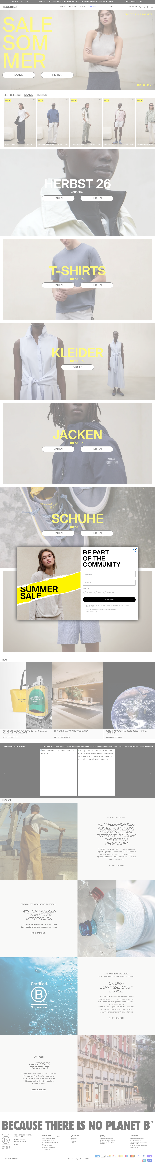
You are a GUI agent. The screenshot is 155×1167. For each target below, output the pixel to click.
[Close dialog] (135, 549)
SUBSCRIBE (109, 599)
